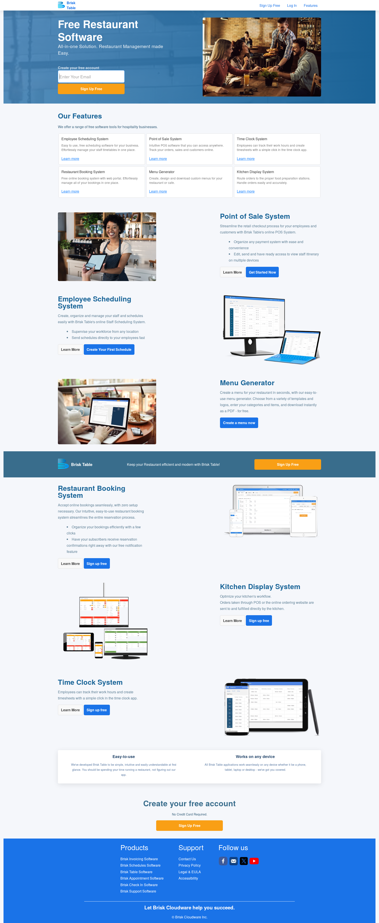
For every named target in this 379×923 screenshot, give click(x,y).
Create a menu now (239, 422)
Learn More (232, 272)
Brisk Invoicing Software (139, 858)
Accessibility (188, 878)
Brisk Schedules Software (140, 865)
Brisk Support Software (138, 891)
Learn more (70, 158)
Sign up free (97, 563)
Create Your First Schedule (109, 349)
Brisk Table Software (136, 871)
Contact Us (187, 858)
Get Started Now (262, 272)
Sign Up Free (91, 88)
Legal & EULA (190, 871)
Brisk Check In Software (139, 884)
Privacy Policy (190, 865)
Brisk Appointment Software (142, 878)
